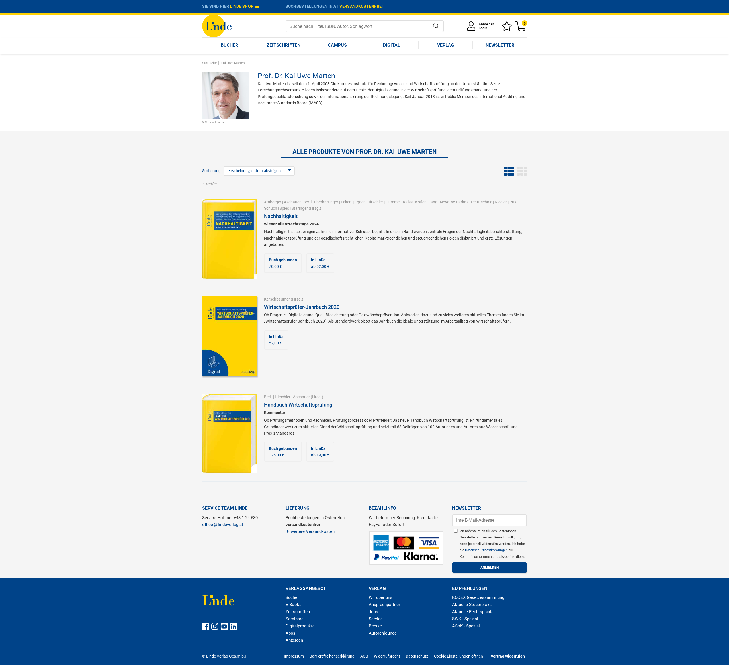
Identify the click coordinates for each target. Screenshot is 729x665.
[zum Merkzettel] (507, 28)
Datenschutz (417, 656)
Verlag (445, 45)
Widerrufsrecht (387, 656)
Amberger (272, 202)
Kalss (408, 202)
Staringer (300, 208)
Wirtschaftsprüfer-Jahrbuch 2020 (301, 307)
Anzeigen (294, 640)
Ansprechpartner (384, 604)
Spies (284, 208)
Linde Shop (242, 6)
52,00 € (276, 339)
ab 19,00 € (320, 451)
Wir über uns (380, 597)
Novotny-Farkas (454, 202)
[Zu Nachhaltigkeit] (229, 238)
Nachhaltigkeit (281, 216)
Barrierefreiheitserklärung (332, 656)
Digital (391, 45)
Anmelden (486, 24)
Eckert (346, 202)
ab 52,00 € (320, 263)
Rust (513, 202)
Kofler (420, 202)
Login (483, 28)
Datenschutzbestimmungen (487, 550)
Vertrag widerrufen (508, 656)
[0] (521, 28)
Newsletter (500, 45)
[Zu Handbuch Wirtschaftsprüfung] (229, 433)
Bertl (307, 202)
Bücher (229, 45)
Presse (375, 626)
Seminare (295, 618)
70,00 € (283, 263)
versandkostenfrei (361, 6)
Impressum (294, 656)
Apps (290, 633)
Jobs (373, 611)
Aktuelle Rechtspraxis (472, 611)
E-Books (294, 604)
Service (376, 618)
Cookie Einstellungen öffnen (458, 656)
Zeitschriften (283, 45)
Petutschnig (481, 202)
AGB (364, 656)
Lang (432, 202)
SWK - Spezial (465, 618)
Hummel (393, 202)
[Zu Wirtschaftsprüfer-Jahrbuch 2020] (229, 336)
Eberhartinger (326, 202)
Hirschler (375, 202)
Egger (360, 202)
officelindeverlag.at (222, 524)
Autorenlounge (383, 633)
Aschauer (292, 202)
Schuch (270, 208)
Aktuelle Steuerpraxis (472, 604)
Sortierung (211, 170)
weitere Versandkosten (313, 531)
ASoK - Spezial (466, 626)
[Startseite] (217, 25)
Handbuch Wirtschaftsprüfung (298, 405)
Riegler (501, 202)
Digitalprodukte (300, 626)
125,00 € (283, 451)
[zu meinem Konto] (472, 28)
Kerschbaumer (277, 299)
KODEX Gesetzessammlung (478, 597)
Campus (337, 45)
